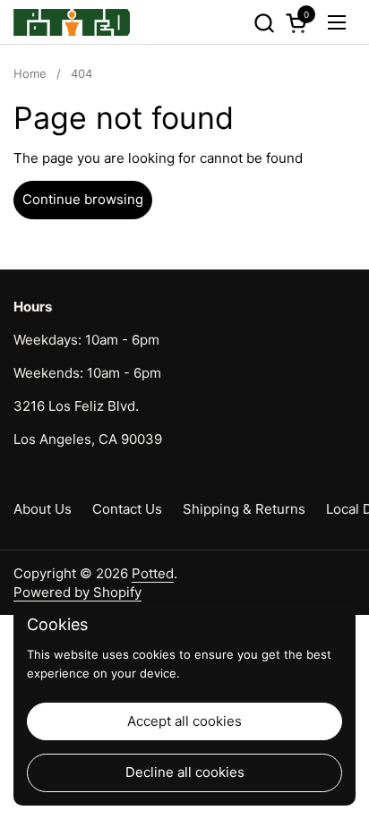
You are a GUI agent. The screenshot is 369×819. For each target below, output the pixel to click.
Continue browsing (82, 199)
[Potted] (71, 22)
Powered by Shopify (77, 592)
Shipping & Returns (244, 508)
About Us (42, 508)
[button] (264, 23)
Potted (153, 573)
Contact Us (127, 508)
